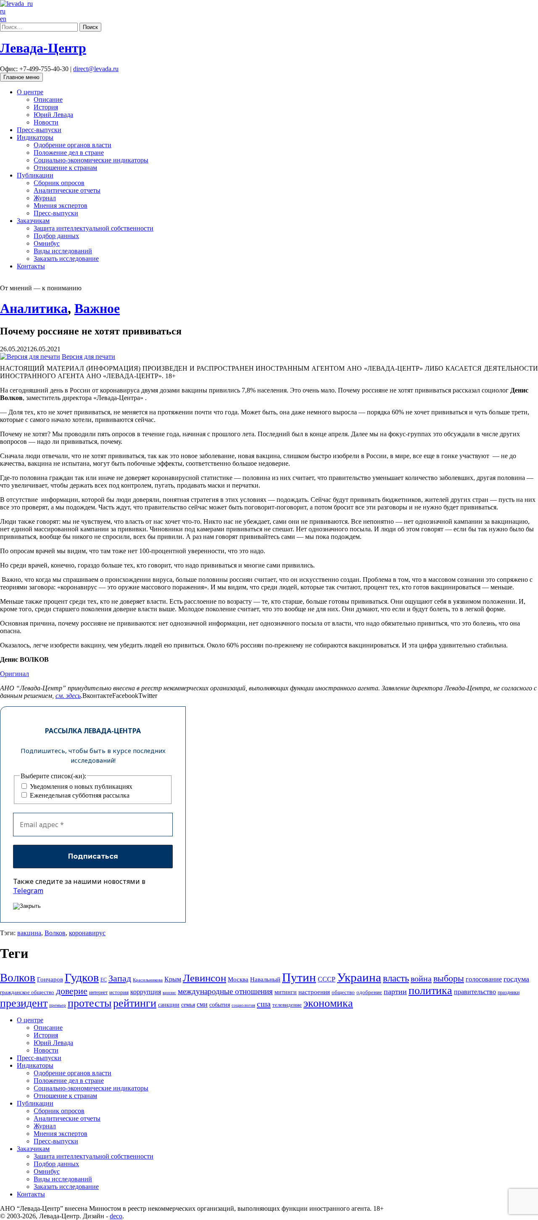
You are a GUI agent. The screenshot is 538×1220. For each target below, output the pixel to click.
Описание (48, 99)
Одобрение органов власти (72, 145)
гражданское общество (27, 992)
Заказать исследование (66, 258)
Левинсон (204, 978)
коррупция (145, 992)
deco (116, 1216)
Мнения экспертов (60, 205)
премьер (57, 1005)
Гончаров (50, 979)
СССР (326, 979)
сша (264, 1003)
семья (188, 1005)
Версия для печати (88, 356)
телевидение (287, 1005)
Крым (172, 979)
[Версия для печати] (30, 356)
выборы (448, 978)
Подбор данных (56, 235)
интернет (98, 992)
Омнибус (47, 243)
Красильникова (148, 980)
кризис (169, 992)
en (3, 18)
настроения (314, 992)
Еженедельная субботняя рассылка (78, 795)
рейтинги (134, 1003)
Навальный (265, 979)
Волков (55, 932)
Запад (119, 978)
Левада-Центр (43, 48)
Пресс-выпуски (39, 129)
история (119, 992)
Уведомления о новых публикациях (80, 786)
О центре (30, 91)
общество (343, 992)
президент (23, 1003)
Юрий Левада (53, 114)
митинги (285, 992)
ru (2, 11)
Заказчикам (33, 220)
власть (396, 978)
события (219, 1005)
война (421, 978)
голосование (484, 979)
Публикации (35, 175)
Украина (359, 977)
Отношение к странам (65, 167)
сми (202, 1004)
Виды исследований (63, 251)
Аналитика (34, 308)
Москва (238, 979)
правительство (475, 992)
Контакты (31, 266)
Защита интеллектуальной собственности (93, 228)
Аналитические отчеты (67, 190)
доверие (71, 991)
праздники (509, 992)
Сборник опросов (59, 182)
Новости (46, 122)
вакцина (29, 932)
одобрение (369, 992)
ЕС (103, 980)
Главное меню (21, 77)
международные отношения (225, 991)
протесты (89, 1003)
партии (395, 991)
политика (430, 990)
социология (243, 1005)
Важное (97, 308)
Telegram (28, 890)
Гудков (82, 977)
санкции (168, 1005)
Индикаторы (35, 137)
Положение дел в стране (69, 152)
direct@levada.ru (96, 68)
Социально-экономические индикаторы (91, 160)
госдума (516, 979)
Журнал (45, 198)
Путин (299, 977)
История (46, 107)
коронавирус (87, 932)
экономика (328, 1003)
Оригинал (14, 673)
